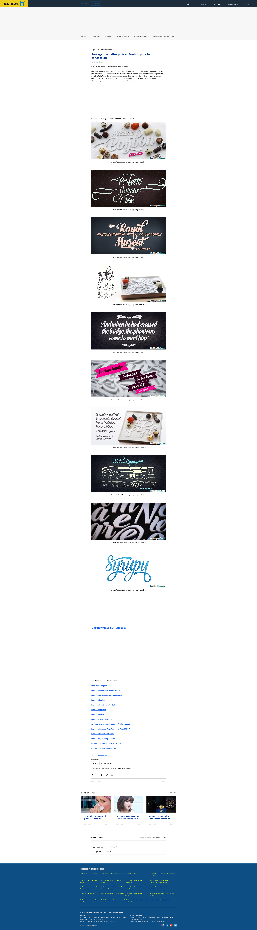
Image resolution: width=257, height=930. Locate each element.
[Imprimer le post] (112, 775)
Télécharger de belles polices (121, 768)
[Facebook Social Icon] (162, 922)
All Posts (84, 36)
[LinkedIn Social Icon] (167, 922)
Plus (154, 36)
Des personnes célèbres (141, 36)
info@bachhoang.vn (92, 918)
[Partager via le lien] (107, 775)
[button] (173, 36)
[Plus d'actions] (164, 49)
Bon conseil (108, 36)
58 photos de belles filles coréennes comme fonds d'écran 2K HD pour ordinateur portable (127, 817)
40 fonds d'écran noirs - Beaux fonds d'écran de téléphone (159, 817)
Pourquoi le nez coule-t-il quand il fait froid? (95, 817)
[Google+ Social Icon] (171, 922)
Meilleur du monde (122, 36)
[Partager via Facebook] (92, 775)
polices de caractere (106, 763)
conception (95, 763)
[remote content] (128, 98)
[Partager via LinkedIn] (102, 775)
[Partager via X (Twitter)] (97, 775)
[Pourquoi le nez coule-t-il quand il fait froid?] (96, 804)
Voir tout (173, 792)
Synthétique (95, 36)
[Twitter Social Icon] (175, 922)
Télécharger (105, 768)
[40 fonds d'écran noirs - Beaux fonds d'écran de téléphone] (161, 804)
